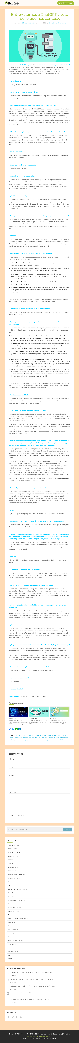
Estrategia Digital (14, 878)
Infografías (11, 896)
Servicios (11, 937)
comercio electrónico (54, 735)
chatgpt (31, 735)
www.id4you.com (65, 3)
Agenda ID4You (13, 845)
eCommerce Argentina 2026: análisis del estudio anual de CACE (31, 972)
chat (19, 735)
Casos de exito (13, 856)
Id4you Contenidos (28, 23)
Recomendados (13, 926)
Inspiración (11, 904)
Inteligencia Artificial (15, 907)
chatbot (24, 735)
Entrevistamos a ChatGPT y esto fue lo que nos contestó (39, 16)
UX (9, 955)
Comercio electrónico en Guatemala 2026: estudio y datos (29, 999)
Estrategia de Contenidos (16, 874)
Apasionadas (12, 849)
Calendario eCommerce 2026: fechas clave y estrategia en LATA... (31, 979)
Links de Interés (13, 911)
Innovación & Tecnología (16, 900)
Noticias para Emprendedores (18, 918)
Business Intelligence (15, 852)
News (10, 915)
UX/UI (10, 959)
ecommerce (33, 738)
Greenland (11, 893)
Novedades (53, 23)
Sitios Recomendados (15, 940)
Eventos (11, 882)
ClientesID (11, 863)
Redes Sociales (13, 929)
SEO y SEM (12, 933)
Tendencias (62, 23)
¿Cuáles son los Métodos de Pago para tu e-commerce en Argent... (32, 986)
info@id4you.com (46, 1036)
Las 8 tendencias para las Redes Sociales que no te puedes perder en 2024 (58, 722)
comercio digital (40, 735)
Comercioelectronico (21, 738)
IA (39, 738)
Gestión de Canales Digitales (17, 889)
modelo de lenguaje (21, 740)
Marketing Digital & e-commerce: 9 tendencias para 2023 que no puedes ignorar (18, 722)
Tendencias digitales (45, 740)
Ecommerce (12, 871)
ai (16, 735)
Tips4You (11, 948)
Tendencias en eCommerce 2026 (21, 993)
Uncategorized (13, 951)
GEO (9, 885)
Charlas (10, 860)
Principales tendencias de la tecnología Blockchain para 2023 (38, 722)
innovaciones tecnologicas (50, 738)
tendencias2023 (58, 740)
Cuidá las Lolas (13, 867)
